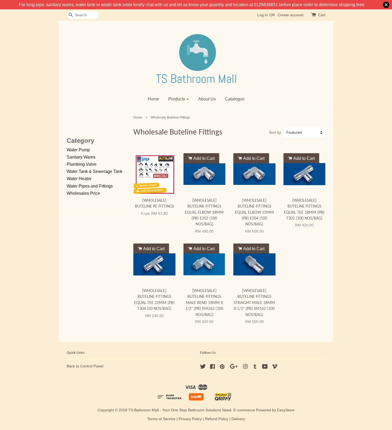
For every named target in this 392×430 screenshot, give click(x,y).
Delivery (238, 419)
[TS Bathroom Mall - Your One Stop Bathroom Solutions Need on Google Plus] (234, 368)
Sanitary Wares (81, 157)
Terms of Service (161, 419)
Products (177, 99)
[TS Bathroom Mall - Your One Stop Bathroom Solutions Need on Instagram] (245, 368)
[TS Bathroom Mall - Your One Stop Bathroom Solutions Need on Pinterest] (222, 368)
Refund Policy (216, 419)
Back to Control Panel (85, 366)
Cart (321, 15)
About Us (207, 99)
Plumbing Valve (82, 164)
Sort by (275, 132)
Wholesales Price (83, 193)
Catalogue (235, 99)
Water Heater (79, 178)
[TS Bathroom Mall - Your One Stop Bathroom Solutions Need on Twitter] (203, 368)
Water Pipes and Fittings (90, 186)
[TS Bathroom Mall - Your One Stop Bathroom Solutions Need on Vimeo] (275, 368)
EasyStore (285, 410)
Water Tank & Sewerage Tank (94, 171)
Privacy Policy (190, 419)
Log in (262, 15)
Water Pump (78, 150)
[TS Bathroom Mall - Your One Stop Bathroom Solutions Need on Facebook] (212, 368)
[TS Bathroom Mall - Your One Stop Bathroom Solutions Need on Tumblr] (255, 368)
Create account (290, 15)
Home (153, 99)
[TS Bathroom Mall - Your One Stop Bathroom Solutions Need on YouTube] (265, 368)
